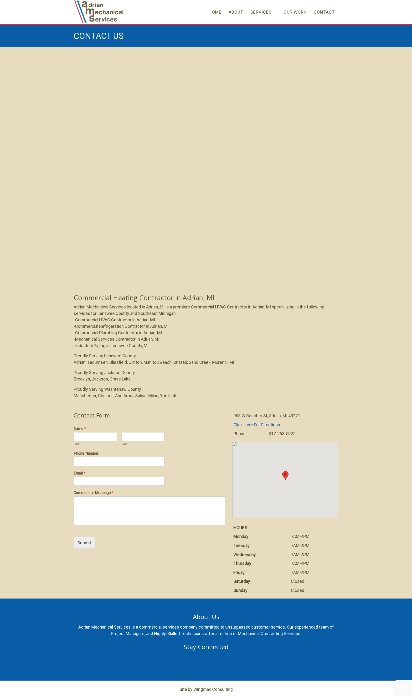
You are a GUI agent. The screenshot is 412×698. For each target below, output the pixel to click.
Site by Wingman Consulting (206, 689)
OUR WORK (295, 12)
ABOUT (236, 12)
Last (125, 444)
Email (79, 473)
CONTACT (324, 12)
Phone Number (86, 453)
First (77, 444)
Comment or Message (93, 492)
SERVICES (261, 12)
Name (80, 428)
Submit (84, 542)
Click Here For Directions (257, 424)
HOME (215, 12)
